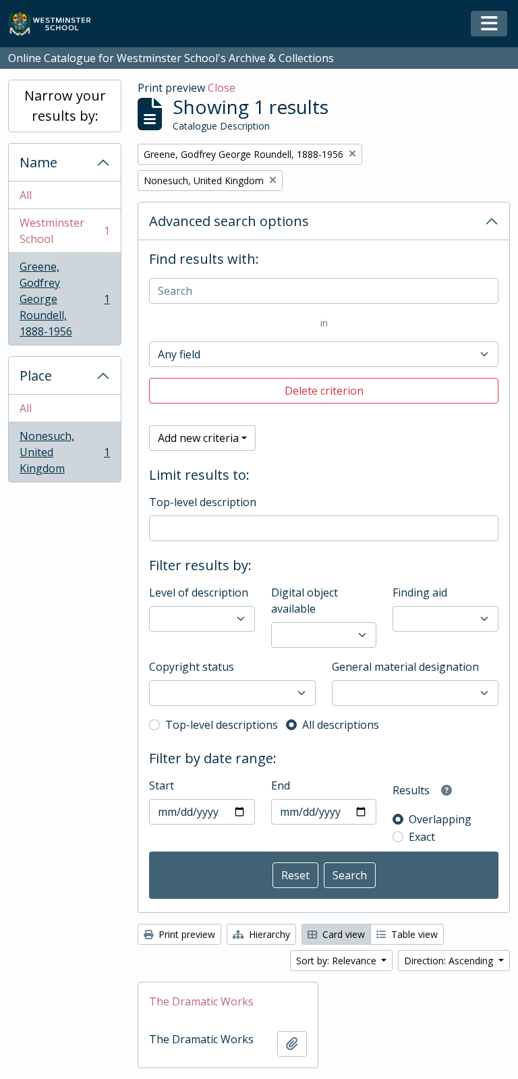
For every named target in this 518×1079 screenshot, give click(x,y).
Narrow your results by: (65, 105)
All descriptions (340, 724)
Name (38, 162)
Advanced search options (229, 221)
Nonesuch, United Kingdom (64, 452)
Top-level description (202, 502)
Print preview (185, 934)
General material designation (405, 666)
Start (161, 785)
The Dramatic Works (201, 1001)
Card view (342, 934)
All (26, 195)
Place (36, 375)
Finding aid (420, 592)
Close (221, 87)
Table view (413, 934)
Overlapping (440, 819)
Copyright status (191, 666)
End (280, 785)
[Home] (55, 24)
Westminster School (64, 230)
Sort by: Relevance (337, 960)
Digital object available (304, 600)
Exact (422, 836)
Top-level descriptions (221, 724)
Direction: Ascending (450, 960)
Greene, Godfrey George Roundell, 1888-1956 (64, 299)
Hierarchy (268, 934)
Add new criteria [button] (198, 438)
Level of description (198, 592)
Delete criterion (324, 390)
